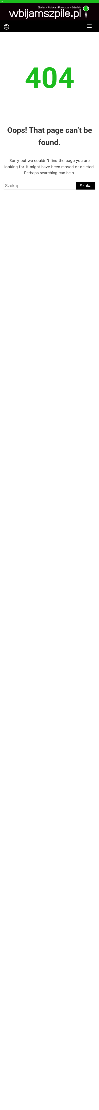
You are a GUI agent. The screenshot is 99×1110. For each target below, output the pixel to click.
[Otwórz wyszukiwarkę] (6, 28)
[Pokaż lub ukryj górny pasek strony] (49, 1)
